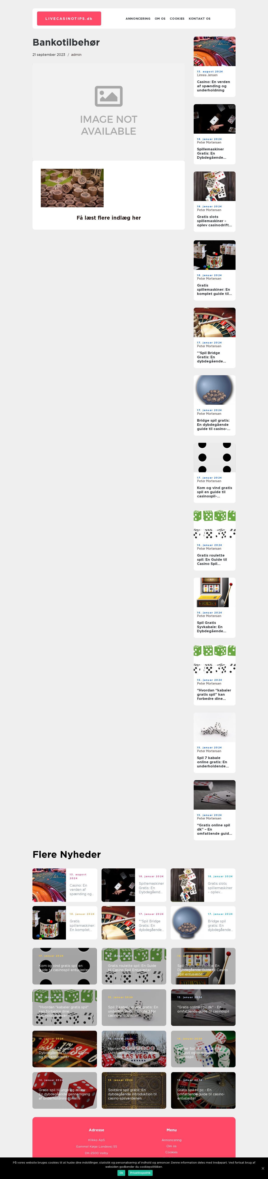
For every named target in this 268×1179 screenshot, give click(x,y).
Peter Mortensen (209, 142)
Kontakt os (200, 18)
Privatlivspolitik (140, 1172)
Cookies (177, 18)
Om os (160, 18)
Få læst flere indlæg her (109, 218)
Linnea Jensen (207, 75)
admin (76, 55)
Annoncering (138, 18)
